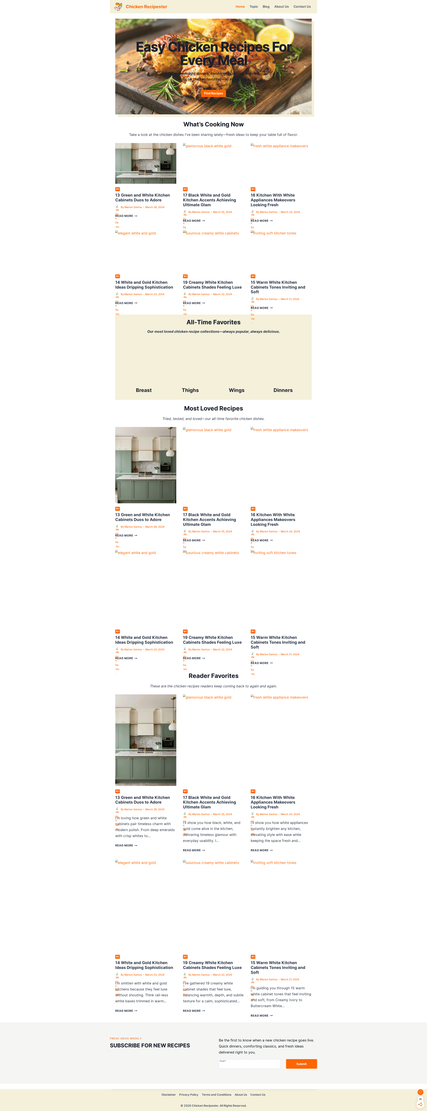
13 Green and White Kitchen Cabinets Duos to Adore (142, 197)
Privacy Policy (188, 1094)
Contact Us (302, 7)
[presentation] (145, 163)
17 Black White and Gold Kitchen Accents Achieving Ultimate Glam (209, 200)
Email (223, 1061)
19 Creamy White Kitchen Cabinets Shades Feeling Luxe (212, 285)
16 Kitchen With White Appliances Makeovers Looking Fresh (273, 200)
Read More (126, 216)
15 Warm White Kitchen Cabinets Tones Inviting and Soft (278, 287)
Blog (266, 7)
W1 (117, 189)
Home (240, 7)
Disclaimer (169, 1094)
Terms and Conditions (216, 1094)
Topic (254, 7)
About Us (281, 7)
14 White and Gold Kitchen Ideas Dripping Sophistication (144, 285)
